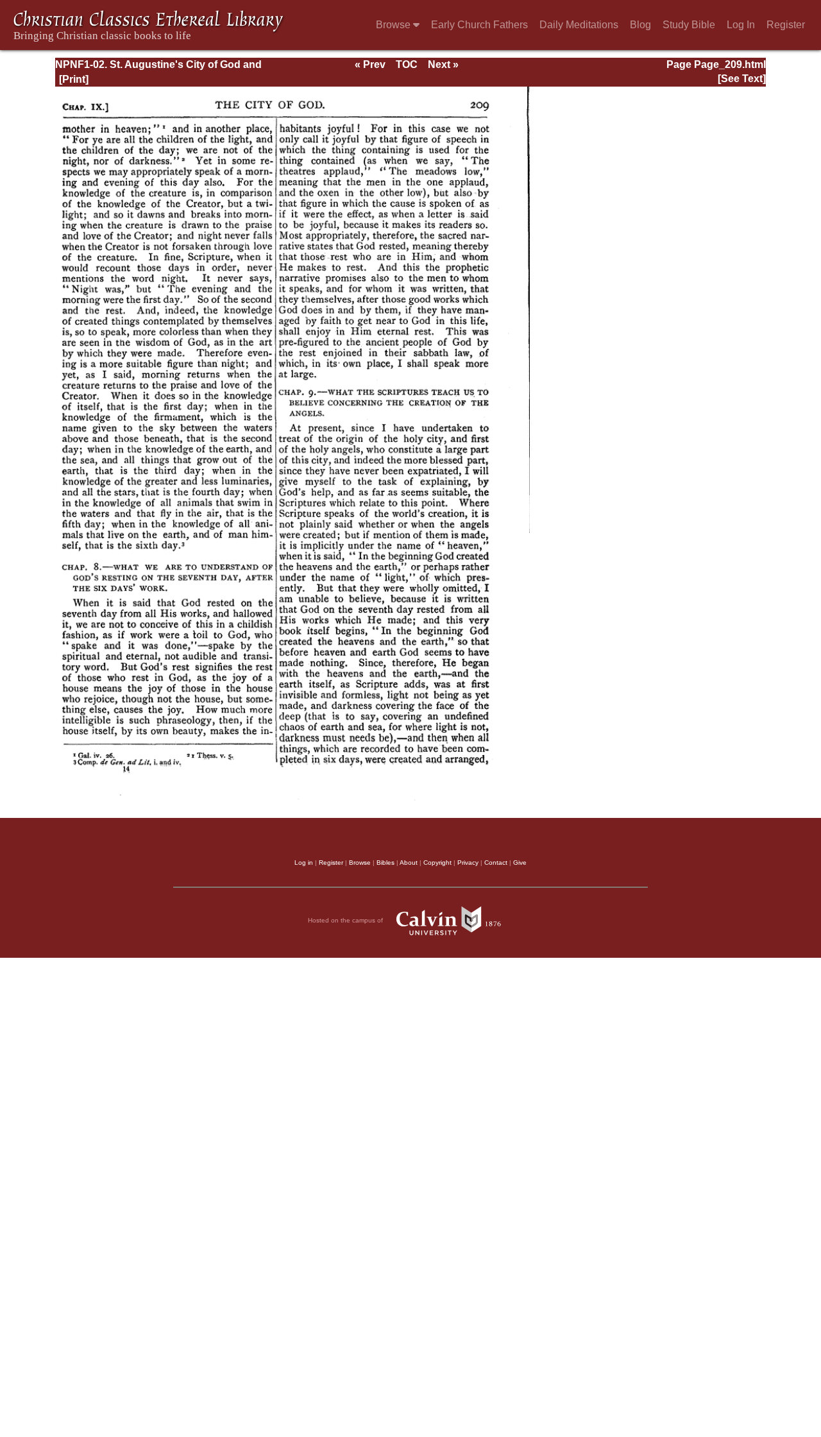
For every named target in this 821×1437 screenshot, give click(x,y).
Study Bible (689, 24)
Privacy (467, 862)
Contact (495, 862)
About (409, 862)
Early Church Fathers (479, 24)
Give (520, 862)
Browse (394, 24)
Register (785, 24)
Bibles (385, 862)
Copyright (437, 862)
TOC (407, 64)
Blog (640, 24)
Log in (303, 862)
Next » (443, 64)
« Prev (370, 64)
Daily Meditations (578, 24)
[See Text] (742, 78)
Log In (741, 24)
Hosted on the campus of (346, 920)
